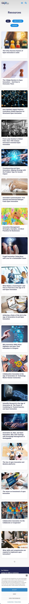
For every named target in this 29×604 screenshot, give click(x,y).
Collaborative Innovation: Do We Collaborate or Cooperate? (14, 522)
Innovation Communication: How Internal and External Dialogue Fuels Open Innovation (14, 199)
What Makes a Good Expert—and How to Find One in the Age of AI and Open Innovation (14, 287)
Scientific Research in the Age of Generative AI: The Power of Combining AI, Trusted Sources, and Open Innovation (14, 406)
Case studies (18, 21)
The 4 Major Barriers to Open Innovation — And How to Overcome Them (13, 82)
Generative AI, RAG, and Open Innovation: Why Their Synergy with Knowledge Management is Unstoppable (14, 435)
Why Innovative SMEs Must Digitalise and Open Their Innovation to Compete (12, 346)
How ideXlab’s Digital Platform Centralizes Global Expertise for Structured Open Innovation (13, 111)
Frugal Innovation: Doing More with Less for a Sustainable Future (14, 257)
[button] (26, 575)
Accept (14, 590)
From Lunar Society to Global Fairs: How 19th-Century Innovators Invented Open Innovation (13, 141)
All (8, 21)
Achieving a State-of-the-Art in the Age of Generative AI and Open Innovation (14, 317)
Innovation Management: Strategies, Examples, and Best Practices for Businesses (13, 229)
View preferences (14, 598)
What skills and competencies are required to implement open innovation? (14, 552)
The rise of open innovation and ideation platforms (13, 463)
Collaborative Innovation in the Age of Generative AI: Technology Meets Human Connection (14, 376)
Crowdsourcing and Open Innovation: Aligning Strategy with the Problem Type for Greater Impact (14, 171)
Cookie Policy (10, 601)
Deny (14, 594)
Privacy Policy (18, 601)
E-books (14, 25)
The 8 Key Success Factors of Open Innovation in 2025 (13, 52)
